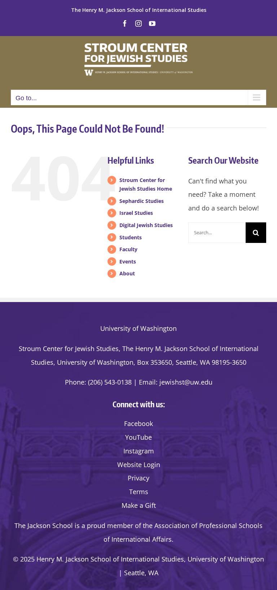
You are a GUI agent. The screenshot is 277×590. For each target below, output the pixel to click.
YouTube (138, 437)
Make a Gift (139, 505)
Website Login (138, 464)
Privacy (138, 478)
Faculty (128, 249)
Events (127, 261)
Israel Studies (136, 212)
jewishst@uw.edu (185, 382)
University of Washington (138, 328)
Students (130, 237)
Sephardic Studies (141, 201)
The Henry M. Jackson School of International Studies (138, 9)
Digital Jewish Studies (146, 225)
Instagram (138, 451)
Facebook (138, 423)
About (127, 273)
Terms (138, 491)
